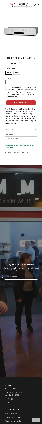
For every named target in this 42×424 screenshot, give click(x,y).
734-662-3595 (9, 399)
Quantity (8, 78)
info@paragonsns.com (12, 403)
